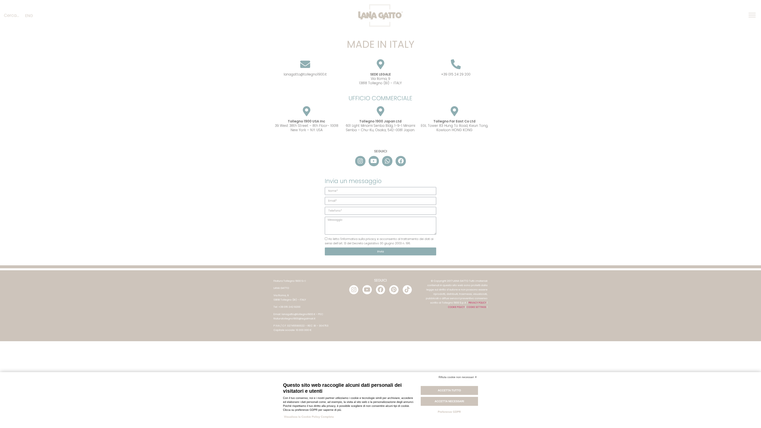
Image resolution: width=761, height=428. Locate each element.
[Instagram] (360, 161)
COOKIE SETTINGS (476, 307)
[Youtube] (374, 161)
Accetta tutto (449, 390)
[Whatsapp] (387, 161)
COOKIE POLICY (456, 307)
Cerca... (11, 15)
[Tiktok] (407, 289)
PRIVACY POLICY (477, 302)
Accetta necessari (449, 401)
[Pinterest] (393, 289)
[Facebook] (401, 161)
